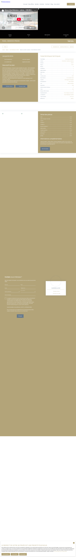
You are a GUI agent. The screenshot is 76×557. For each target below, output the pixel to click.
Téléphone (23, 288)
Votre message (8, 294)
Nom (22, 284)
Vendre (37, 4)
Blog (52, 4)
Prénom (6, 284)
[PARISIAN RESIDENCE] (9, 4)
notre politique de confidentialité (60, 551)
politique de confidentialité (22, 311)
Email (6, 288)
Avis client (57, 4)
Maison (7, 49)
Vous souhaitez (23, 290)
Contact (47, 4)
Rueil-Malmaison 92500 (14, 49)
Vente (3, 49)
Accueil (25, 4)
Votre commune (8, 291)
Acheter (42, 4)
